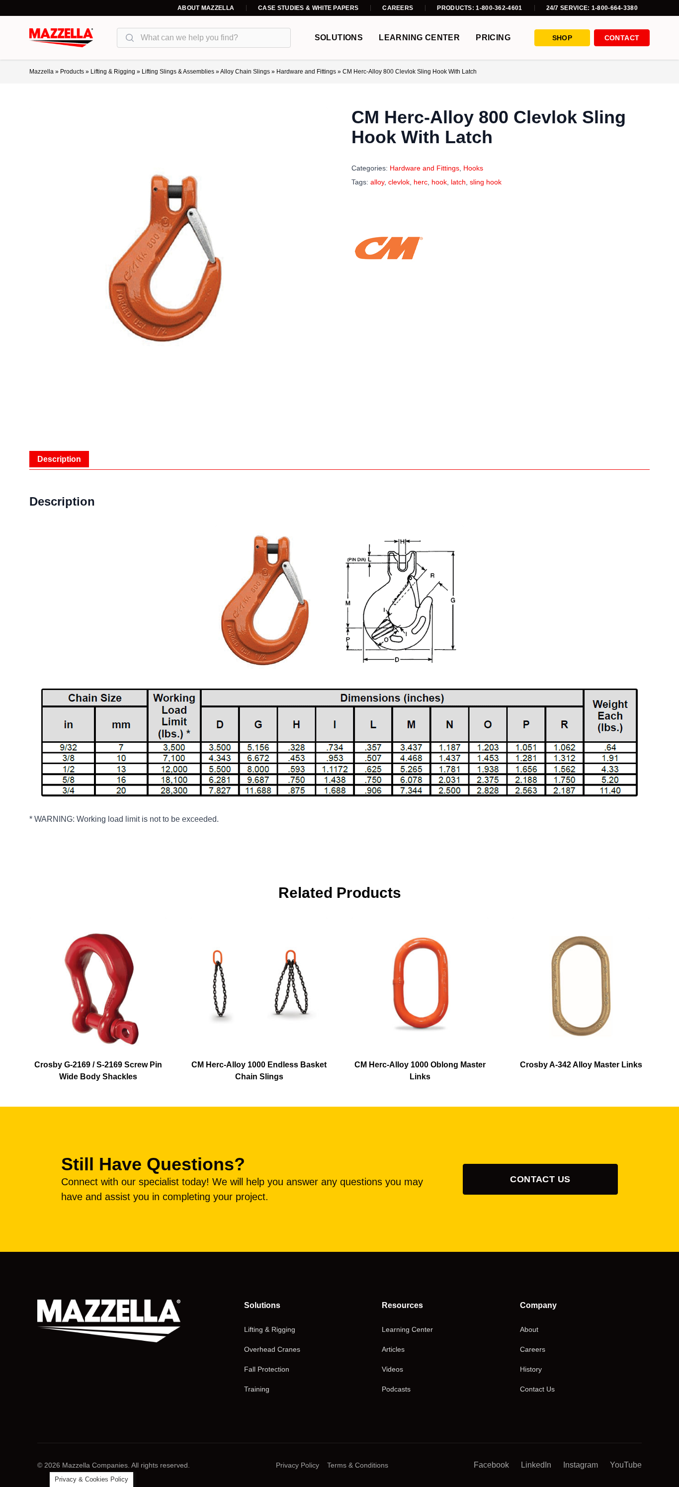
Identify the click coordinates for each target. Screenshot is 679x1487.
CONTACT (621, 38)
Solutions (339, 37)
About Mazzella (205, 7)
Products (72, 71)
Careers (397, 7)
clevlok (399, 182)
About (529, 1329)
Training (256, 1389)
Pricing (493, 37)
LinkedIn (536, 1465)
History (531, 1369)
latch (458, 182)
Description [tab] (59, 459)
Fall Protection (266, 1369)
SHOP (562, 38)
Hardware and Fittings (306, 71)
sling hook (486, 182)
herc (420, 182)
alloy (377, 182)
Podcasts (396, 1389)
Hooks (473, 168)
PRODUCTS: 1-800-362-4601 (479, 7)
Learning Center (419, 37)
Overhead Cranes (272, 1349)
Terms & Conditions (357, 1465)
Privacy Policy (297, 1465)
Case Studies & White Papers (308, 7)
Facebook (491, 1465)
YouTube (626, 1465)
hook (439, 182)
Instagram (580, 1465)
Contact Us (540, 1179)
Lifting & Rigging (112, 71)
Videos (392, 1369)
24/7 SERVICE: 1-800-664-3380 (592, 7)
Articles (393, 1349)
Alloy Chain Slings (245, 71)
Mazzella (41, 71)
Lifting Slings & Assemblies (178, 71)
